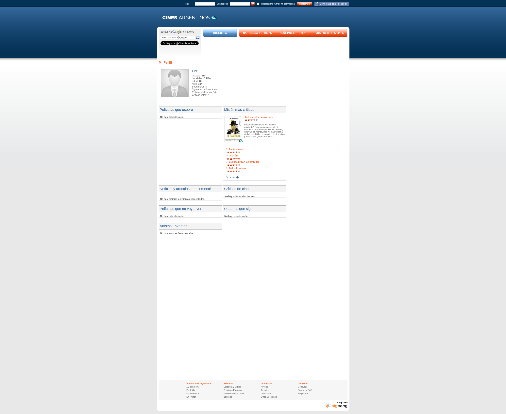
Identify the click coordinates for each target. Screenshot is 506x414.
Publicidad (191, 390)
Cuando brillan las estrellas (244, 162)
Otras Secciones (269, 397)
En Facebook (192, 393)
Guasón (233, 155)
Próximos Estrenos (233, 390)
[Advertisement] (275, 48)
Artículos (265, 390)
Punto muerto (236, 149)
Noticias (264, 387)
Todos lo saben (237, 168)
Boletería (228, 397)
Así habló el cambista (258, 117)
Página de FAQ (305, 390)
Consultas (303, 387)
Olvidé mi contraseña (284, 4)
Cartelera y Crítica (232, 387)
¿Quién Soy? (192, 387)
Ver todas (231, 177)
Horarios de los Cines (234, 393)
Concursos (266, 393)
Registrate (304, 4)
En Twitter (191, 397)
